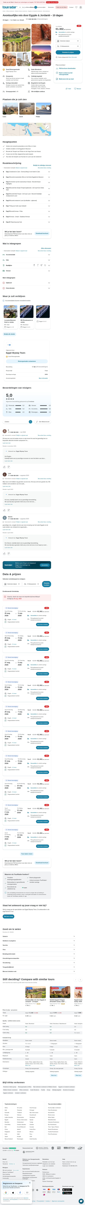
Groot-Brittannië (21, 1127)
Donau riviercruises (22, 1119)
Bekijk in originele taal (21, 167)
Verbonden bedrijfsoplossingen (31, 1165)
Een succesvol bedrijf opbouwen (31, 1171)
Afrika (6, 1107)
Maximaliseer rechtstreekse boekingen (30, 1178)
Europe (6, 1115)
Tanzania (19, 1110)
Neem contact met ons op (69, 1162)
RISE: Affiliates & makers (48, 1174)
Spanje (31, 1119)
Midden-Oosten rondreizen (10, 1090)
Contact (71, 7)
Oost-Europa (33, 1107)
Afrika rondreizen (23, 1090)
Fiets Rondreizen (52, 1110)
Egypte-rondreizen (8, 1093)
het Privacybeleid (14, 1199)
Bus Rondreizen (52, 1124)
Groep (48, 1090)
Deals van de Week (61, 7)
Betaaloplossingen (27, 1173)
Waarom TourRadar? (8, 1172)
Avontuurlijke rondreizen (54, 1107)
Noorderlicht (51, 1112)
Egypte (6, 1119)
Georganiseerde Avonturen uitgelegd (32, 1163)
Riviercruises (51, 1115)
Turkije (31, 1122)
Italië (18, 1134)
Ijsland (19, 1129)
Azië (6, 1110)
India (6, 1134)
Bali (6, 1127)
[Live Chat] (81, 1201)
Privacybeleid (40, 1201)
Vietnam (19, 1115)
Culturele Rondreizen (53, 1122)
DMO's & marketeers (47, 1176)
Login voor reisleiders (48, 1165)
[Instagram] (33, 1190)
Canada (32, 1127)
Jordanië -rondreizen (20, 1093)
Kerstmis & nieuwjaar (68, 1090)
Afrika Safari (51, 1117)
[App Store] (67, 1189)
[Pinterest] (37, 1190)
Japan (6, 1136)
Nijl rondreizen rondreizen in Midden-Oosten (45, 1086)
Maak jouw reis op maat (66, 79)
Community (6, 1178)
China (6, 1129)
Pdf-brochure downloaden (67, 68)
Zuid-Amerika (33, 1139)
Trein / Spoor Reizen (53, 1127)
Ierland (19, 1131)
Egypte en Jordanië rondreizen (67, 1086)
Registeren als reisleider (48, 1164)
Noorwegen (20, 1139)
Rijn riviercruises (34, 1112)
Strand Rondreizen (53, 1129)
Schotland (32, 1117)
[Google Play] (67, 1193)
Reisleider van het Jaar (48, 1162)
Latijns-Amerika (9, 1117)
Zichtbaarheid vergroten (29, 1175)
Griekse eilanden (21, 1124)
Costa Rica (32, 1129)
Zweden (32, 1124)
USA (31, 1136)
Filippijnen (7, 1131)
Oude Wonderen (34, 1090)
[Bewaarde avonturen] (76, 7)
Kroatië (19, 1136)
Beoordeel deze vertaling (44, 167)
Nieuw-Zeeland (9, 1139)
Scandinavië (33, 1115)
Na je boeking (6, 1174)
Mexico (31, 1131)
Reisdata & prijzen (46, 584)
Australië (7, 1112)
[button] (38, 615)
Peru (31, 1134)
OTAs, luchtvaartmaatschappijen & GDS (51, 1178)
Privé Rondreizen (52, 1134)
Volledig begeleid (56, 1090)
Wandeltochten (52, 1119)
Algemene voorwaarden (58, 1201)
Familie (43, 1090)
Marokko (7, 1122)
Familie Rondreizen (53, 1131)
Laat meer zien (7, 443)
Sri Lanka (19, 1107)
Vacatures (9, 1164)
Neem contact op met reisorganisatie (65, 73)
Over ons (5, 1162)
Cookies (48, 1201)
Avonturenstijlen (41, 7)
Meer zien (28, 1065)
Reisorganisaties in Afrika (24, 1086)
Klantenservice (66, 1164)
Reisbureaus (45, 1172)
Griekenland (20, 1122)
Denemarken (20, 1117)
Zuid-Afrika (7, 1124)
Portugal (32, 1110)
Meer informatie (43, 378)
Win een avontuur (11, 1170)
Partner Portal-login (47, 1181)
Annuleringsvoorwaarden (9, 1176)
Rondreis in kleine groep (9, 1086)
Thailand (19, 1112)
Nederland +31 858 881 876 (69, 1165)
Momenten (51, 7)
